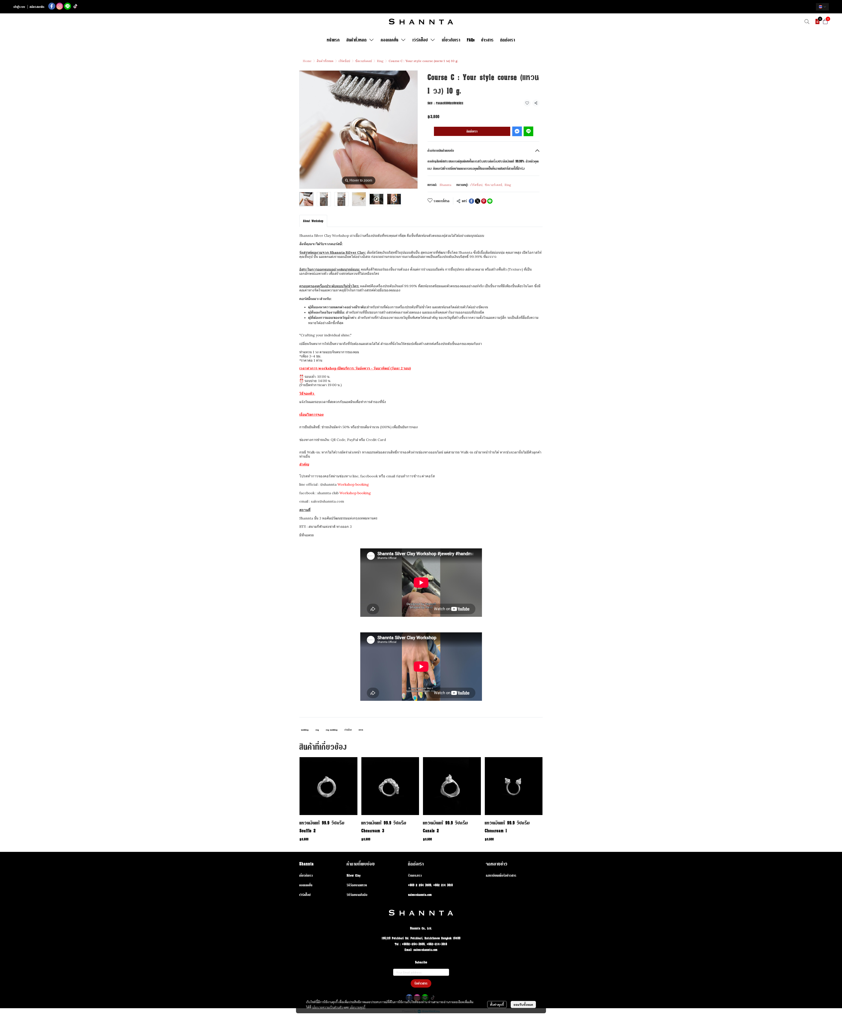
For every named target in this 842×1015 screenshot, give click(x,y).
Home (307, 61)
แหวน (361, 729)
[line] (67, 6)
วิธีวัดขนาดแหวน (357, 885)
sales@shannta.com (420, 894)
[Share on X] (477, 201)
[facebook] (51, 6)
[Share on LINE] (489, 201)
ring (317, 729)
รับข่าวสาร (421, 983)
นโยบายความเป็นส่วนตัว (327, 1007)
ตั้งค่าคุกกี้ (497, 1004)
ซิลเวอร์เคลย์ (363, 61)
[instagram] (59, 6)
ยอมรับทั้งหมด (523, 1004)
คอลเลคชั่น (305, 885)
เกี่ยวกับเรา (306, 875)
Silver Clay (354, 875)
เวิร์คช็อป (344, 61)
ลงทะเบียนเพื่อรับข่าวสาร (501, 875)
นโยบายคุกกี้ (357, 1007)
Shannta (445, 185)
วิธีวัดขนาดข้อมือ (357, 894)
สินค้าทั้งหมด (325, 61)
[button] (822, 7)
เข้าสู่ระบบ (19, 6)
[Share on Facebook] (471, 201)
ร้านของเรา (415, 875)
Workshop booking (353, 484)
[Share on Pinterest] (483, 201)
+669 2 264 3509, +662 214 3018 (430, 885)
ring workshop (331, 729)
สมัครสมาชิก (37, 6)
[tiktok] (75, 6)
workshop (305, 729)
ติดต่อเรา (472, 131)
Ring (380, 61)
